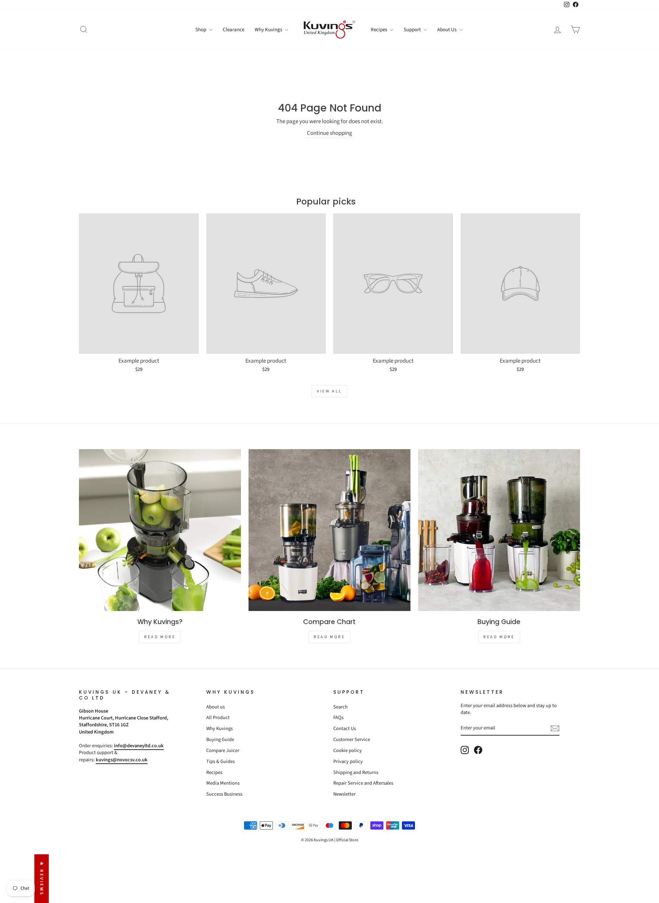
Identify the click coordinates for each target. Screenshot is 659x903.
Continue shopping (329, 133)
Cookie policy (347, 750)
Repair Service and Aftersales (363, 783)
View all (329, 391)
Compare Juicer (222, 750)
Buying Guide (220, 739)
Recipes (379, 29)
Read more (159, 637)
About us (215, 707)
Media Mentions (223, 783)
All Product (218, 717)
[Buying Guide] (499, 530)
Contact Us (344, 728)
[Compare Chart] (329, 530)
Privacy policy (348, 761)
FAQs (338, 717)
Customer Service (351, 739)
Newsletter (344, 794)
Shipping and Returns (355, 772)
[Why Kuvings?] (160, 530)
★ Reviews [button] (41, 878)
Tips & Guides (220, 761)
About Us (447, 29)
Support (413, 29)
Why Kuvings (269, 29)
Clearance (233, 29)
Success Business (224, 794)
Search (340, 707)
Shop (201, 29)
